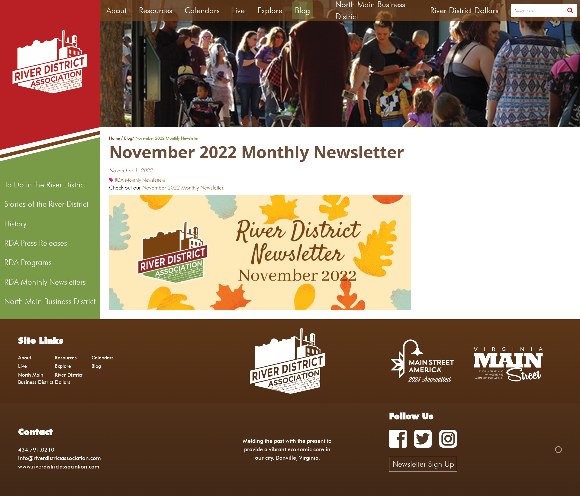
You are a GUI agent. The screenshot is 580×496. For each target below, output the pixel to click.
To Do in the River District (45, 185)
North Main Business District (49, 301)
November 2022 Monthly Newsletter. (184, 187)
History (15, 224)
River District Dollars (464, 10)
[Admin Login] (548, 449)
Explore (269, 10)
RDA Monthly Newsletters (45, 282)
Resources (155, 10)
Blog (302, 10)
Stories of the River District (46, 204)
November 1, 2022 (131, 170)
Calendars (202, 10)
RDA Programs (28, 262)
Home (114, 138)
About (116, 10)
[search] (570, 10)
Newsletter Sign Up (423, 464)
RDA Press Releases (35, 243)
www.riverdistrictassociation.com (58, 466)
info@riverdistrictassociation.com (59, 458)
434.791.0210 (36, 449)
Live (238, 10)
